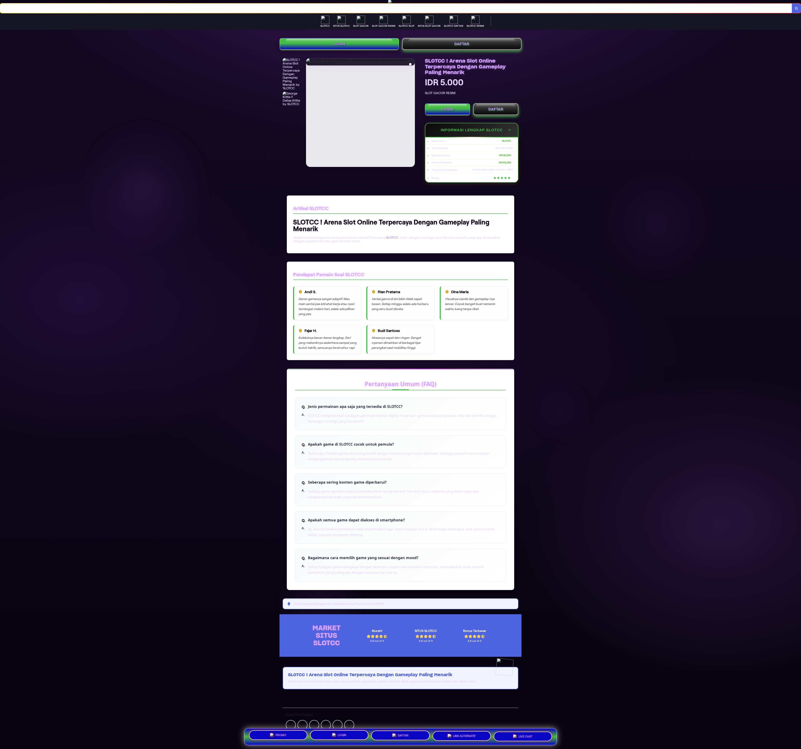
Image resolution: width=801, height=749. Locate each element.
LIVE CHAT (525, 735)
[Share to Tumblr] (349, 724)
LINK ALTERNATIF (464, 736)
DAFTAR (461, 44)
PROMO (281, 736)
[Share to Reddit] (337, 724)
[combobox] (396, 8)
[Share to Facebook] (302, 724)
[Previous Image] (309, 113)
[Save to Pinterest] (326, 724)
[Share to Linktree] (314, 724)
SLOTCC (392, 237)
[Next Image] (411, 113)
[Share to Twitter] (291, 724)
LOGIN (339, 44)
